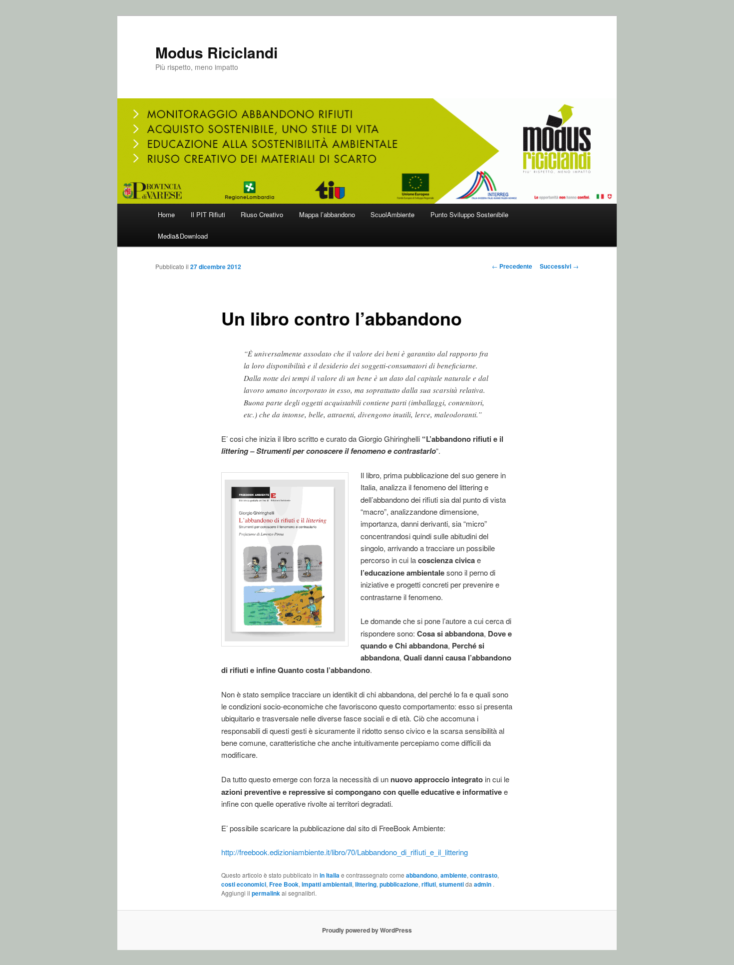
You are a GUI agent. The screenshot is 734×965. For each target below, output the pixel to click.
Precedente (512, 266)
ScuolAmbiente (392, 214)
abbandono (421, 875)
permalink (266, 893)
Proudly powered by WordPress (367, 930)
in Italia (330, 875)
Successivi (559, 266)
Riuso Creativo (262, 214)
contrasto (483, 875)
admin (483, 884)
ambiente (453, 875)
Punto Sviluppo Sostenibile (469, 214)
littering (365, 884)
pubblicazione (398, 884)
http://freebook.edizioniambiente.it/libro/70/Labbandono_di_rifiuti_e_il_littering (344, 852)
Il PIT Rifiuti (208, 214)
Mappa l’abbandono (327, 214)
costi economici (243, 884)
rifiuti (428, 884)
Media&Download (183, 236)
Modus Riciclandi (216, 52)
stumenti (451, 884)
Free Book (284, 884)
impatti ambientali (327, 884)
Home (166, 214)
